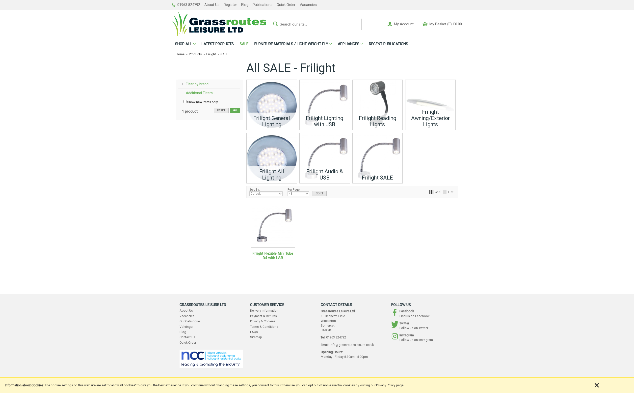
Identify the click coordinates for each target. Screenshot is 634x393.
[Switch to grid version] (431, 192)
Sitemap (256, 337)
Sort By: (254, 189)
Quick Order (286, 4)
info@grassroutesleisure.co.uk (352, 345)
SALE (244, 44)
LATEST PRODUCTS (218, 44)
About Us (211, 4)
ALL (183, 44)
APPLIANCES (348, 44)
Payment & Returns (263, 316)
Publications (262, 4)
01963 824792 (188, 4)
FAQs (254, 332)
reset (221, 110)
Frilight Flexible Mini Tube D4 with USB (272, 255)
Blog (244, 4)
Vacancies (308, 4)
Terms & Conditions (264, 327)
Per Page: (294, 189)
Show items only (202, 102)
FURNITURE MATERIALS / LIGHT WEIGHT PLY (291, 44)
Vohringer (186, 327)
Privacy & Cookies (262, 321)
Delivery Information (264, 310)
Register (230, 4)
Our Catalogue (190, 321)
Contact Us (187, 337)
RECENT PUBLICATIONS (388, 44)
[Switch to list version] (445, 192)
